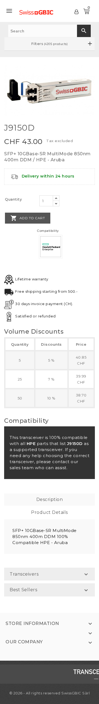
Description (49, 499)
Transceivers (24, 574)
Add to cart (27, 218)
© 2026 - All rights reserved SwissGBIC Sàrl (49, 693)
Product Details (49, 512)
